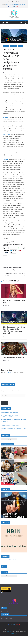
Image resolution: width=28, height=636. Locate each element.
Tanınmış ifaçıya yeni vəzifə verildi (9, 412)
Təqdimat (20, 45)
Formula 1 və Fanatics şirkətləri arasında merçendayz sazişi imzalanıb (14, 269)
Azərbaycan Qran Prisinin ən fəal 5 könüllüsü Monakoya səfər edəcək (15, 275)
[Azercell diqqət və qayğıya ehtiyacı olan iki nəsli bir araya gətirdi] (7, 453)
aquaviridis (13, 72)
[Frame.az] (3, 22)
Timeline (5, 117)
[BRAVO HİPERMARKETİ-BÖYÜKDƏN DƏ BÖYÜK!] (20, 466)
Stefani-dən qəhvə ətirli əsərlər (13, 358)
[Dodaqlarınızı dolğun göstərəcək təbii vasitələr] (20, 453)
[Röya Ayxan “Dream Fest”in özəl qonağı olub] (14, 285)
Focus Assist (6, 134)
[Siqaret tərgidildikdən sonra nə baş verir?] (20, 478)
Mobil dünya (13, 45)
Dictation (5, 159)
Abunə (4, 403)
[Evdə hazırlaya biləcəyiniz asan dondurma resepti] (7, 466)
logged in (11, 372)
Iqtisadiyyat (6, 45)
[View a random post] (25, 22)
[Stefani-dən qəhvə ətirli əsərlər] (14, 343)
